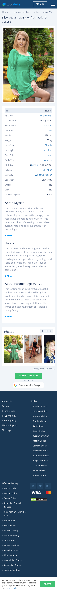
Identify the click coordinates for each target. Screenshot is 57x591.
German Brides (40, 445)
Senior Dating (10, 498)
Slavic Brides (38, 426)
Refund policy (9, 420)
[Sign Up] (13, 349)
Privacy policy (9, 415)
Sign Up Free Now (28, 375)
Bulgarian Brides (40, 460)
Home (5, 12)
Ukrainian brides (20, 12)
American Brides (12, 550)
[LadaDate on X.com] (40, 486)
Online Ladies (10, 493)
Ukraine (47, 115)
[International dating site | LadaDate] (11, 4)
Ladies (36, 12)
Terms (5, 406)
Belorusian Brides (41, 455)
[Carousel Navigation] (46, 331)
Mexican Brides (11, 555)
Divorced (47, 125)
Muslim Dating (11, 530)
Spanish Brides (40, 475)
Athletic (48, 160)
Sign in (40, 4)
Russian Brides (39, 406)
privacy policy (12, 588)
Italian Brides (39, 470)
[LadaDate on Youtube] (33, 486)
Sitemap (6, 430)
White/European (43, 174)
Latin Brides (9, 520)
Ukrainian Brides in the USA (15, 514)
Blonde (48, 145)
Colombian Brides (12, 565)
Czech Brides (39, 431)
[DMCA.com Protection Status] (39, 500)
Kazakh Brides (39, 440)
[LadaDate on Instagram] (48, 486)
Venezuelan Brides (12, 570)
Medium (48, 150)
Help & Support (10, 425)
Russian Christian (41, 436)
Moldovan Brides (40, 416)
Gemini (34, 164)
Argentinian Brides (13, 560)
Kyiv (39, 115)
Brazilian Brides (40, 421)
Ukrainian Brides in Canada (13, 505)
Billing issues (8, 410)
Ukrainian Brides (40, 411)
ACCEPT (47, 584)
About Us (7, 401)
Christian (47, 169)
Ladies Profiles (10, 488)
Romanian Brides (41, 450)
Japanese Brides (11, 545)
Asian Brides (10, 525)
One (50, 130)
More (9, 235)
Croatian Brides (40, 465)
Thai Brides (9, 540)
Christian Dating (11, 535)
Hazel (49, 155)
